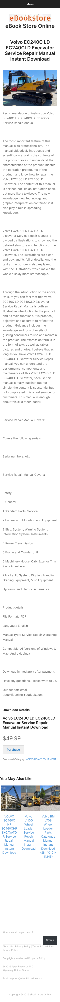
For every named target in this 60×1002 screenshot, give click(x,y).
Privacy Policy (22, 946)
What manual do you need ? (18, 932)
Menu (30, 4)
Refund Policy (10, 950)
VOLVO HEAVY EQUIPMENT (41, 759)
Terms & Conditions (43, 946)
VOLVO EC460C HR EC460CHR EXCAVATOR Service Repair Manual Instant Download (9, 834)
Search (50, 940)
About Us (8, 946)
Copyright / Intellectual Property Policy (24, 958)
